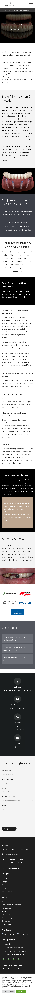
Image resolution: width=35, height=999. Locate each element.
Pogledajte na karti (12, 854)
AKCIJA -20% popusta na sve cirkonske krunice (17, 10)
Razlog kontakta (8, 797)
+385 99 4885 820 (17, 726)
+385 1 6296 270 (17, 729)
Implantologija (6, 908)
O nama (4, 878)
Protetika (5, 901)
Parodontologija (7, 918)
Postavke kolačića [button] (9, 991)
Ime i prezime (6, 770)
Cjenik (4, 888)
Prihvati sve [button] (21, 991)
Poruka (4, 806)
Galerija (4, 882)
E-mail (4, 788)
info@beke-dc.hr (17, 747)
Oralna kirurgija (7, 914)
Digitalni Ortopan (7, 924)
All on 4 (4, 911)
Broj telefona (7, 779)
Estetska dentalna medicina (11, 905)
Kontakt (4, 885)
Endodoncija (6, 921)
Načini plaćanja (7, 891)
